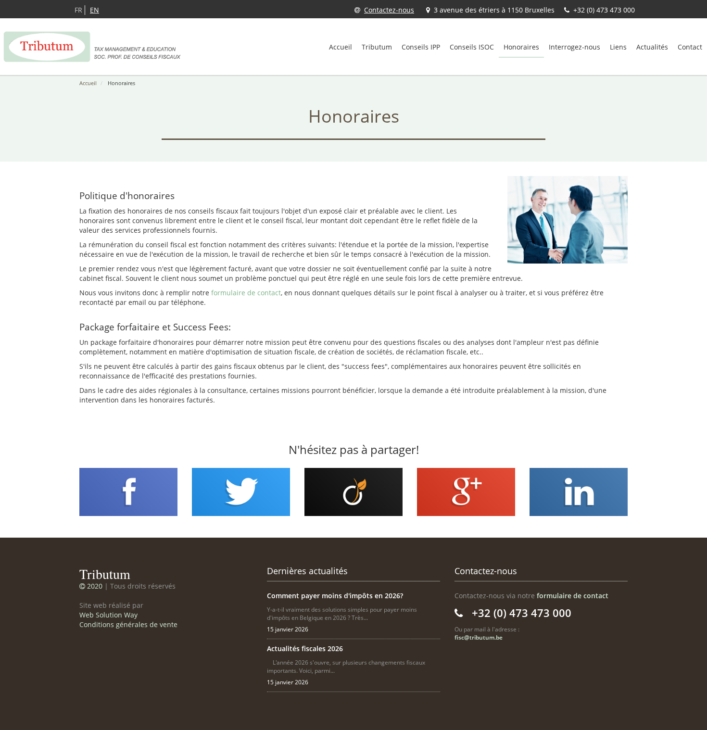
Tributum (377, 46)
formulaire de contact (246, 292)
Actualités (652, 46)
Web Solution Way (108, 614)
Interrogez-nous (574, 46)
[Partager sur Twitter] (241, 492)
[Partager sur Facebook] (128, 492)
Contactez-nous (389, 9)
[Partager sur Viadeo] (353, 492)
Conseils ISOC (472, 46)
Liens (618, 46)
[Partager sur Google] (466, 492)
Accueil (340, 46)
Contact (690, 46)
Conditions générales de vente (128, 624)
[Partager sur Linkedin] (579, 492)
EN (94, 9)
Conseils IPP (421, 46)
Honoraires (521, 46)
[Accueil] (92, 46)
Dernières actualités (307, 571)
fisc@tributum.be (478, 637)
